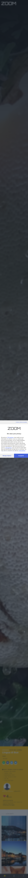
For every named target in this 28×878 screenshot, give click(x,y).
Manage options (7, 455)
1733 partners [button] (10, 437)
